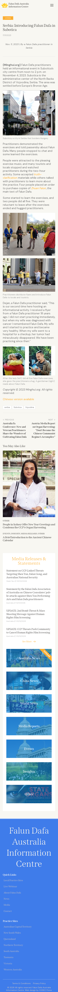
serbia (7, 407)
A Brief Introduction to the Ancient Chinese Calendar (27, 539)
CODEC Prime (45, 990)
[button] (51, 5)
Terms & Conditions (21, 983)
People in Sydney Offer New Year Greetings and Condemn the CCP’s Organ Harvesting (29, 526)
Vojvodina (29, 407)
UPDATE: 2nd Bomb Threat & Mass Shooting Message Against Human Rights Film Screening (25, 614)
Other (8, 18)
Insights (15, 534)
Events (6, 534)
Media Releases (29, 534)
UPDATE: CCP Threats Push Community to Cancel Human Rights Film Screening (28, 631)
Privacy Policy (39, 983)
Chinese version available (18, 399)
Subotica (18, 407)
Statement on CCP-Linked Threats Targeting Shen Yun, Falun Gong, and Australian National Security (26, 574)
